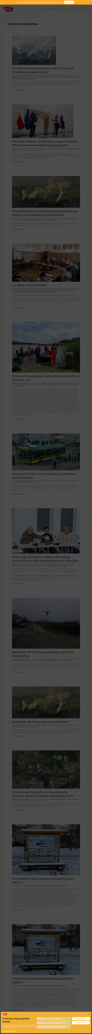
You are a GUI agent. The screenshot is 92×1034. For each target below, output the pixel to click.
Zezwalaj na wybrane (81, 1022)
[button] (89, 1014)
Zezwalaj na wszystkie (81, 1018)
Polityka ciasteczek (6, 1031)
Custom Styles (13, 1031)
